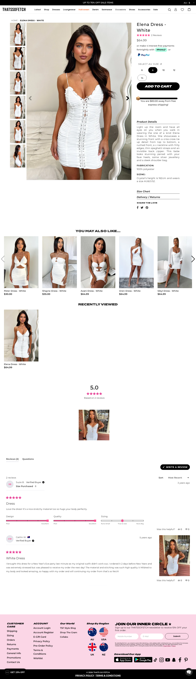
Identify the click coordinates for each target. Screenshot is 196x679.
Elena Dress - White (32, 20)
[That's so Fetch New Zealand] (103, 647)
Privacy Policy (41, 641)
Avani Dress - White (92, 291)
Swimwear (107, 9)
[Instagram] (161, 660)
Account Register (43, 632)
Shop (46, 9)
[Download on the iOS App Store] (123, 661)
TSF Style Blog (68, 628)
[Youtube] (168, 660)
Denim (95, 9)
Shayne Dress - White (54, 291)
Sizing (10, 635)
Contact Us (13, 662)
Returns (11, 644)
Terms (173, 646)
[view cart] (189, 9)
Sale (155, 9)
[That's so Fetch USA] (103, 632)
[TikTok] (155, 660)
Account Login (42, 627)
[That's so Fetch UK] (92, 647)
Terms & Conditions (108, 675)
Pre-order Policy (43, 645)
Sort (161, 477)
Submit (176, 636)
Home (14, 20)
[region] (94, 425)
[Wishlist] (182, 9)
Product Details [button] (147, 121)
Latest (37, 9)
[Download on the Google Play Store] (143, 661)
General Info (14, 653)
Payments (13, 648)
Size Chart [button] (143, 191)
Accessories (144, 9)
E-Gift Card (39, 636)
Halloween (84, 9)
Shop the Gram (68, 632)
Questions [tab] (28, 459)
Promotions (14, 657)
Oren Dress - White (130, 291)
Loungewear (69, 9)
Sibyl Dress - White (168, 291)
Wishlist (38, 658)
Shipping (12, 631)
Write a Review (177, 468)
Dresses (56, 9)
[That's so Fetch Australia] (92, 632)
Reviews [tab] (12, 459)
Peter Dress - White (15, 291)
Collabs (64, 637)
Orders (11, 639)
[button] (175, 9)
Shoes (132, 9)
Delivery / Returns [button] (148, 197)
